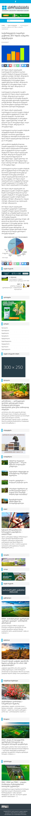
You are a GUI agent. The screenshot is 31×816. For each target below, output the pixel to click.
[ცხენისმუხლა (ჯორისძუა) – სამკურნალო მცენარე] (15, 692)
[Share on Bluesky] (25, 65)
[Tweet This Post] (5, 65)
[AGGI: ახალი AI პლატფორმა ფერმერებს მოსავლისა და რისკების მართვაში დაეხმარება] (15, 730)
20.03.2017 (6, 42)
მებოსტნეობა (5, 330)
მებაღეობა (5, 328)
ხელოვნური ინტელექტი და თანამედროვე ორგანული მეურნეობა (19, 473)
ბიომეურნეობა (8, 456)
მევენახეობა (5, 333)
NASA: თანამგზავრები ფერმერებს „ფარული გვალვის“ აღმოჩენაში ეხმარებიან (15, 621)
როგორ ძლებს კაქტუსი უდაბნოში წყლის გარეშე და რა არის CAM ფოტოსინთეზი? (15, 663)
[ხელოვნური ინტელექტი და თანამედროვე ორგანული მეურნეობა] (5, 473)
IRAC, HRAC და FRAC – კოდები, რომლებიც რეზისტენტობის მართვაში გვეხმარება (14, 784)
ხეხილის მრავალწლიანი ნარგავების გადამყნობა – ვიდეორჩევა (12, 532)
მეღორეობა (5, 346)
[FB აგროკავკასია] (15, 1)
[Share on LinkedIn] (8, 65)
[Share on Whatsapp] (18, 65)
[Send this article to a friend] (13, 65)
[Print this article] (15, 65)
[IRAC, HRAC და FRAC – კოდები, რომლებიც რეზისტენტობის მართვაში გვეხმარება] (15, 772)
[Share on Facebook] (3, 65)
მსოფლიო (6, 719)
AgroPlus (7, 640)
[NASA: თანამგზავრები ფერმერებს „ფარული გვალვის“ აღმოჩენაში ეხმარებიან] (15, 609)
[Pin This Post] (10, 65)
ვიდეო (5, 509)
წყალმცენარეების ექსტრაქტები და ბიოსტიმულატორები (16, 501)
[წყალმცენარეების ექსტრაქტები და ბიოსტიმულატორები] (5, 501)
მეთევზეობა (5, 336)
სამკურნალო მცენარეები (11, 680)
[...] (14, 423)
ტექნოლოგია (7, 598)
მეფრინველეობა (6, 341)
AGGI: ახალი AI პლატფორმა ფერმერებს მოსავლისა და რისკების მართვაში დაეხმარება (15, 742)
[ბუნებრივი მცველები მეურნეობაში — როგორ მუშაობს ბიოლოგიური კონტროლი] (5, 462)
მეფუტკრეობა (6, 344)
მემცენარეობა (6, 338)
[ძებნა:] (15, 20)
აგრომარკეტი (8, 761)
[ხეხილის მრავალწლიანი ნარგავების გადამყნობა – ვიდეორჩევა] (15, 520)
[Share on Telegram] (23, 65)
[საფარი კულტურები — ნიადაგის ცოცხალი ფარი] (5, 482)
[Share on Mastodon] (20, 65)
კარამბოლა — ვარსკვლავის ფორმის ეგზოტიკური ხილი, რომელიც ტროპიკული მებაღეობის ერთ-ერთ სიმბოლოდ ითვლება (15, 405)
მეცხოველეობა (6, 349)
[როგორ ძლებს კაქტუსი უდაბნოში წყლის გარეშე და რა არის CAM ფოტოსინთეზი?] (15, 651)
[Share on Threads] (28, 65)
